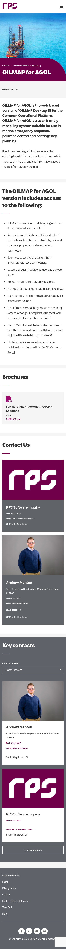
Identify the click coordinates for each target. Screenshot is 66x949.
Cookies (6, 894)
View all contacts (33, 850)
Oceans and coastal (21, 65)
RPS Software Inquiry (23, 814)
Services (5, 65)
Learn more (11, 610)
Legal (5, 881)
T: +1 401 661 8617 (13, 513)
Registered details (11, 875)
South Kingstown (18, 524)
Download (11, 419)
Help (4, 913)
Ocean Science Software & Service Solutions (29, 409)
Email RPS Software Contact (20, 519)
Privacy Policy (9, 888)
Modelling (36, 66)
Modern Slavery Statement (15, 900)
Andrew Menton (19, 727)
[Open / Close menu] (61, 6)
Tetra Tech (7, 907)
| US (26, 757)
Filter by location (10, 663)
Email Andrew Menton (17, 603)
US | (8, 524)
